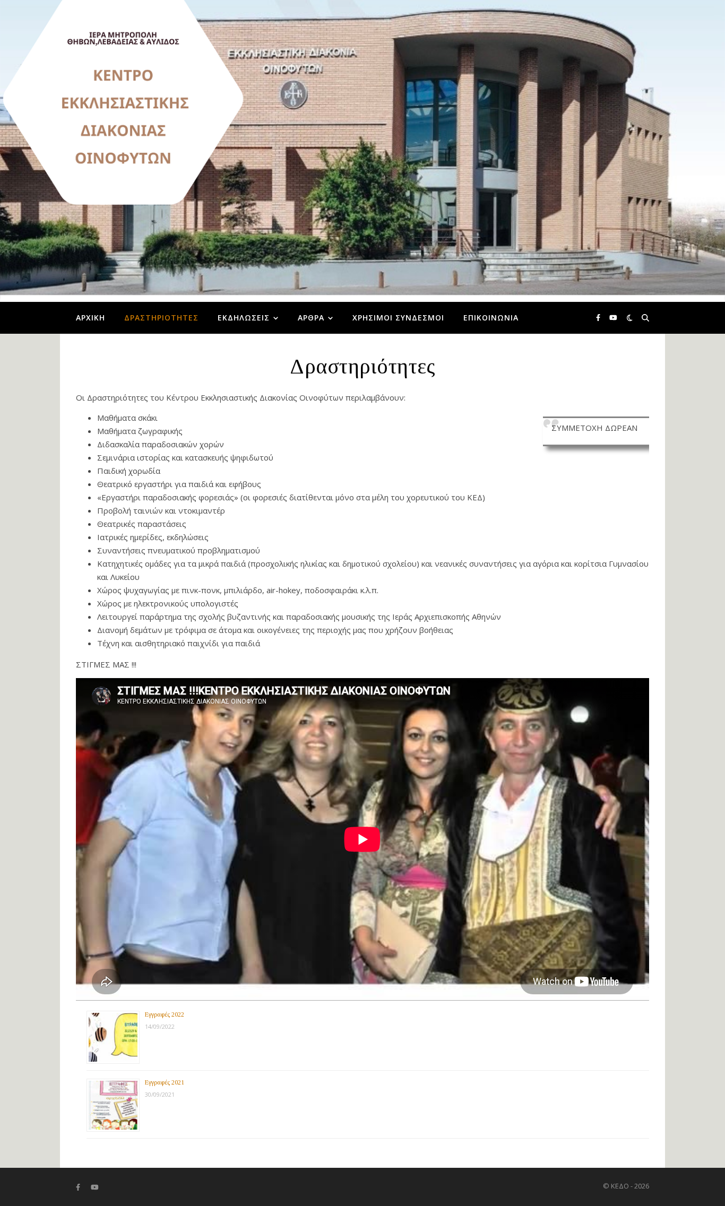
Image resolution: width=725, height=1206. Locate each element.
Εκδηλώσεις (244, 318)
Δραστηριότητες (161, 318)
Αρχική (90, 318)
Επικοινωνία (491, 318)
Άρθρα (311, 318)
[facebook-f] (599, 318)
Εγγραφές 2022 (164, 1014)
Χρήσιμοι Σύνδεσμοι (398, 318)
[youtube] (613, 318)
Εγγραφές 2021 (164, 1082)
